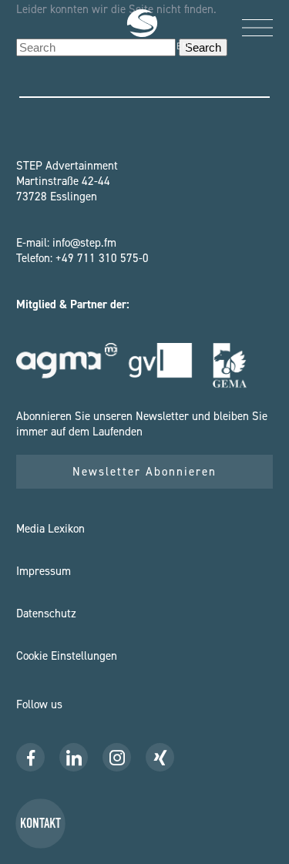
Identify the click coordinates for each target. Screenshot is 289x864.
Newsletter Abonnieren (144, 471)
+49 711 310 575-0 (102, 258)
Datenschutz (46, 613)
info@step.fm (84, 242)
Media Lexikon (50, 528)
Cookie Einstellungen (66, 656)
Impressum (43, 571)
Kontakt (40, 823)
